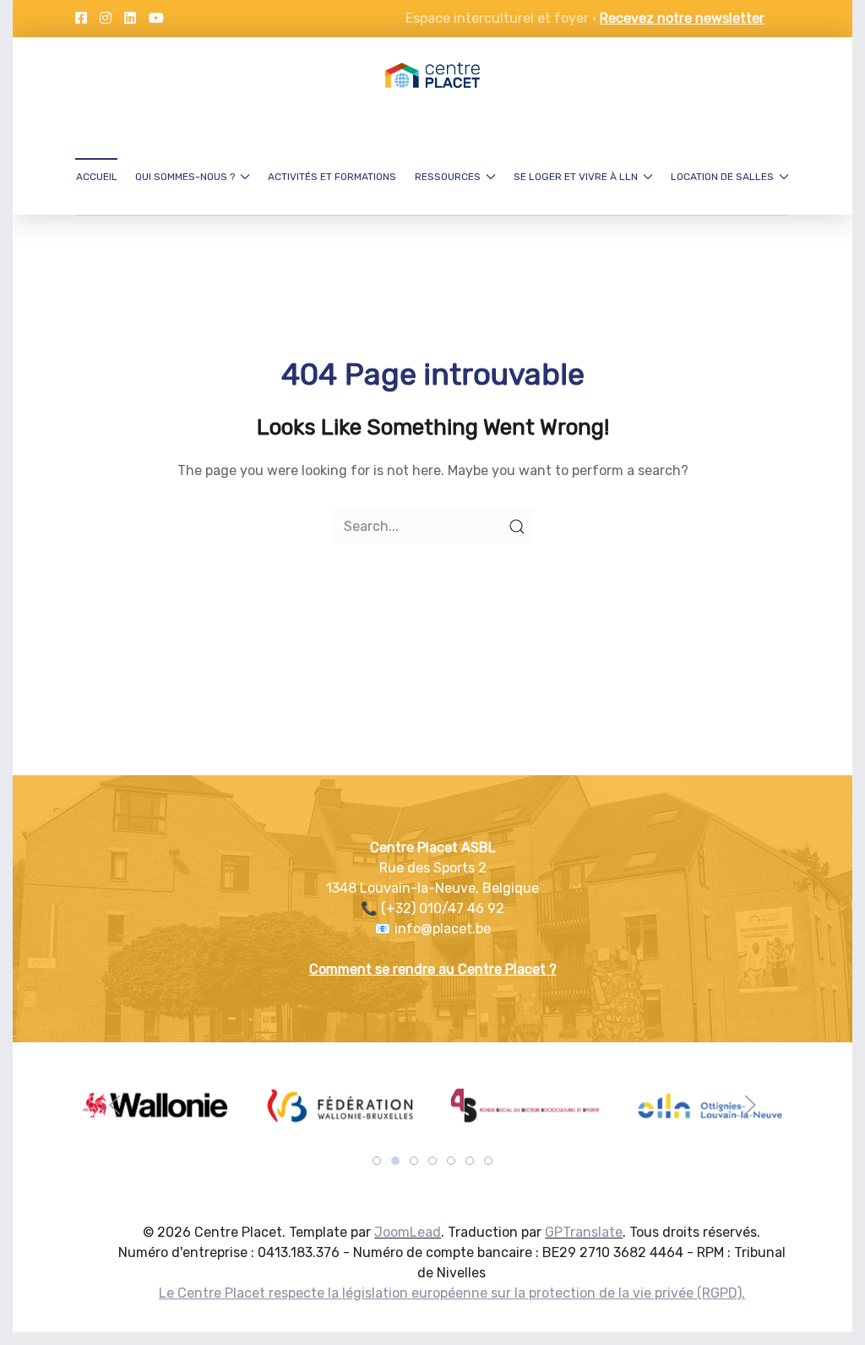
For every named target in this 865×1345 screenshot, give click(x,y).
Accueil (96, 177)
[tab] (377, 1160)
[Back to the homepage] (432, 75)
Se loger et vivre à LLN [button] (576, 177)
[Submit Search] (517, 527)
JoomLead (407, 1232)
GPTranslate (584, 1232)
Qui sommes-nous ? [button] (185, 177)
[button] (115, 1105)
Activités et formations (332, 177)
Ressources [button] (448, 177)
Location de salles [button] (722, 177)
